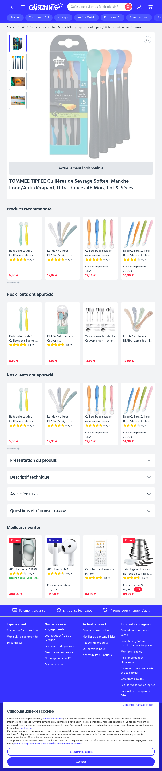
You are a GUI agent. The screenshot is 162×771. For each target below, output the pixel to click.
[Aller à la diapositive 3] (18, 81)
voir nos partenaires (52, 718)
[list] (19, 97)
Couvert (139, 27)
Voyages (63, 17)
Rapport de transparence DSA (136, 693)
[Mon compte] (139, 7)
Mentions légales (131, 651)
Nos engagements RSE (59, 658)
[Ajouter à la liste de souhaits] (147, 39)
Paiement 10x (112, 17)
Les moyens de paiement (60, 646)
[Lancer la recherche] (128, 6)
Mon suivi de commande (22, 636)
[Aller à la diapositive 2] (18, 62)
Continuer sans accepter (138, 704)
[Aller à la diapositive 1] (18, 43)
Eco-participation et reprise (138, 685)
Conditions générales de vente (136, 633)
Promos (15, 17)
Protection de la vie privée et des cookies (137, 670)
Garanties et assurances (60, 652)
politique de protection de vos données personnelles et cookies (48, 743)
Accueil (11, 27)
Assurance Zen (139, 17)
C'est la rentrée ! (39, 17)
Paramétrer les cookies (81, 752)
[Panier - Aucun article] (150, 7)
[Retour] (12, 7)
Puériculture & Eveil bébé (57, 27)
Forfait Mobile (86, 17)
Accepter (81, 761)
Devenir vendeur (55, 664)
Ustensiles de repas (117, 27)
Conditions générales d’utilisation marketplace (136, 643)
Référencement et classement (132, 660)
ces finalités (26, 728)
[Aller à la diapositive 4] (18, 100)
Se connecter (15, 642)
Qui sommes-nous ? (95, 648)
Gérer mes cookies (132, 678)
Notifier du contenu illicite (99, 636)
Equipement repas (89, 27)
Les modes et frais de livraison (58, 638)
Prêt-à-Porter (28, 27)
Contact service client (96, 630)
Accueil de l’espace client (22, 630)
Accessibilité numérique (98, 655)
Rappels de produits (95, 642)
